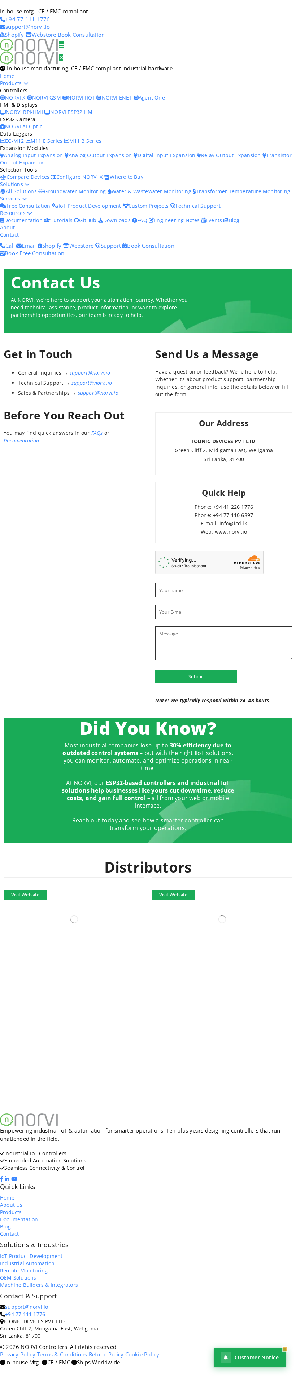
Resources (13, 212)
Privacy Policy (17, 1354)
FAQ (143, 220)
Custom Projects (149, 205)
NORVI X (15, 97)
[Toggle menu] (61, 44)
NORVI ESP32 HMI (72, 112)
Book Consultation (81, 34)
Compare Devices (28, 176)
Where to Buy (126, 176)
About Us (11, 1204)
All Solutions (22, 191)
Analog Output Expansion (101, 155)
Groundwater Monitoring (76, 191)
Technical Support (197, 205)
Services (11, 198)
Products (11, 83)
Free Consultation (29, 205)
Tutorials (62, 220)
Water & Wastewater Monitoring (152, 191)
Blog (234, 220)
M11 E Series (47, 140)
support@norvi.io (90, 372)
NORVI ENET (117, 97)
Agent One (152, 97)
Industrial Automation (27, 1263)
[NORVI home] (29, 57)
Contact (9, 234)
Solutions (12, 184)
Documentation (24, 220)
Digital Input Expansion (167, 155)
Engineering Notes (177, 220)
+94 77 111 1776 (25, 1314)
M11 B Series (85, 140)
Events (214, 220)
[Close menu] (61, 57)
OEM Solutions (18, 1277)
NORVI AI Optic (23, 126)
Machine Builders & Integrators (39, 1284)
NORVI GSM (47, 97)
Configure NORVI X (80, 176)
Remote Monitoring (24, 1270)
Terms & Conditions (62, 1354)
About (7, 227)
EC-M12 (15, 140)
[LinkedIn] (8, 1178)
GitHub (88, 220)
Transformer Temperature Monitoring (243, 191)
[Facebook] (2, 1178)
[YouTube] (15, 1178)
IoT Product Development (90, 205)
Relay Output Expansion (231, 155)
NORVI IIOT (82, 97)
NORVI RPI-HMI (25, 112)
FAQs (97, 432)
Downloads (117, 220)
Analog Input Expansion (34, 155)
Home (7, 75)
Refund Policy (106, 1354)
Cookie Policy (142, 1354)
